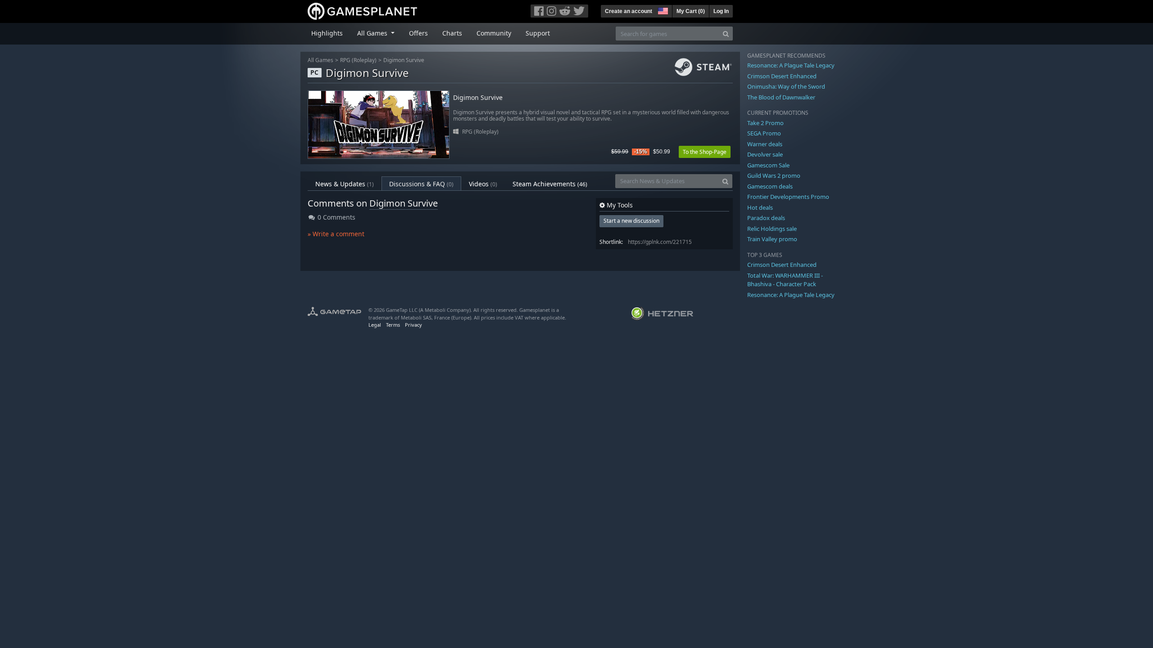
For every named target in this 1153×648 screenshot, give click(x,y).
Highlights (327, 33)
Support (538, 33)
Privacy (413, 324)
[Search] (726, 33)
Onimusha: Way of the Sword (786, 86)
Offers (418, 33)
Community (494, 33)
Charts (452, 33)
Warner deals (764, 144)
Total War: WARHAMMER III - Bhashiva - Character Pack (785, 279)
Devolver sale (765, 154)
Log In (721, 11)
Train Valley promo (772, 239)
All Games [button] (373, 33)
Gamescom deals (770, 186)
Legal (374, 324)
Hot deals (760, 207)
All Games (320, 60)
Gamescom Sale (768, 165)
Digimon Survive (403, 60)
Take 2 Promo (765, 123)
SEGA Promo (764, 133)
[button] (662, 9)
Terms (393, 324)
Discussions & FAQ (421, 184)
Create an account (628, 11)
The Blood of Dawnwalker (781, 97)
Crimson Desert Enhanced (782, 76)
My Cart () (690, 11)
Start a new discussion (631, 221)
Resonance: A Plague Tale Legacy (791, 65)
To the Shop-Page (704, 152)
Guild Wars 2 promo (773, 175)
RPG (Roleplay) (358, 60)
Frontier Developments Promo (788, 197)
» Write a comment (336, 234)
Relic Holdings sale (772, 229)
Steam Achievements (550, 184)
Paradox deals (766, 218)
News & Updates (344, 184)
